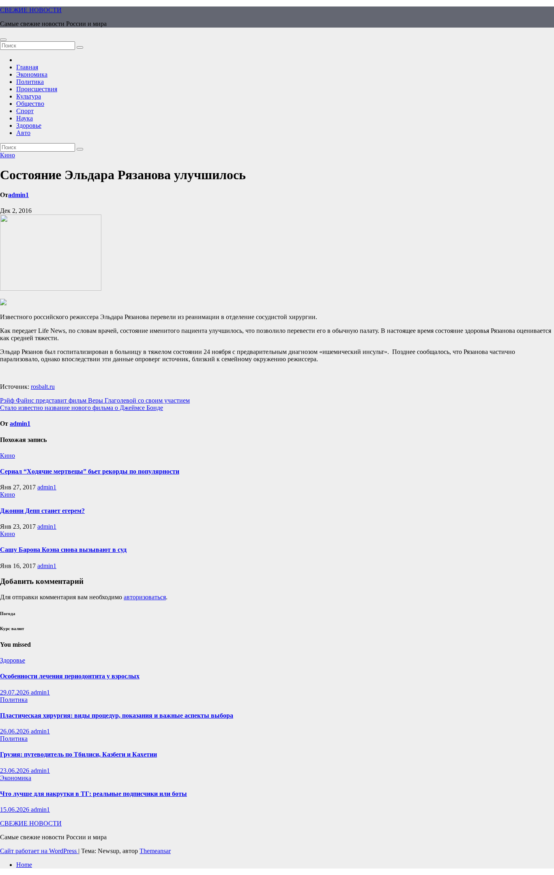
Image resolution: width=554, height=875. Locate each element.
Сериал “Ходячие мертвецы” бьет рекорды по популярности (89, 471)
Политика (30, 81)
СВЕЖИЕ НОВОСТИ (31, 9)
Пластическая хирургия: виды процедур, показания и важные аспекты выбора (116, 715)
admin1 (18, 194)
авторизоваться (145, 597)
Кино (7, 155)
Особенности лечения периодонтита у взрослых (70, 676)
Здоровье (28, 125)
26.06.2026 (15, 731)
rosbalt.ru (43, 386)
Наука (24, 118)
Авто (23, 132)
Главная (27, 67)
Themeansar (155, 850)
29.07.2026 (15, 692)
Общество (30, 103)
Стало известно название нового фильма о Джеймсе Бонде (81, 407)
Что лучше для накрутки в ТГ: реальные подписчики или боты (93, 793)
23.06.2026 (15, 770)
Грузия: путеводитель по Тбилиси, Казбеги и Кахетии (78, 754)
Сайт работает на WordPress (39, 850)
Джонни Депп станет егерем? (42, 510)
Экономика (31, 74)
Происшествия (36, 89)
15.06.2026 (15, 809)
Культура (28, 96)
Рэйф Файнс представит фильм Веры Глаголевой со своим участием (95, 400)
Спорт (25, 110)
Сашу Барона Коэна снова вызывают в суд (63, 549)
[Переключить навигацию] (3, 40)
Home (24, 864)
